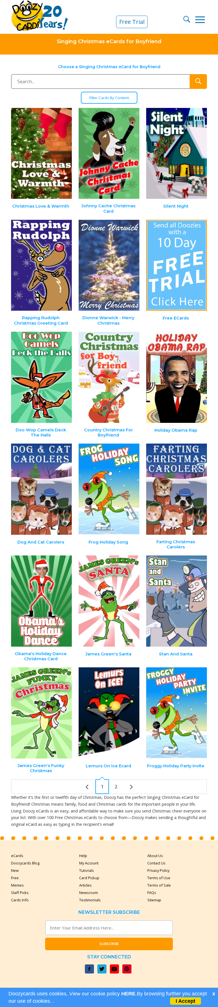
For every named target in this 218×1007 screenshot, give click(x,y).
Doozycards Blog (25, 863)
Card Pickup (89, 878)
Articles (85, 885)
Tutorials (86, 870)
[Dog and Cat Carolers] (42, 489)
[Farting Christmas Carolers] (176, 489)
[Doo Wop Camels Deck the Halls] (42, 377)
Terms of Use (158, 878)
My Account (88, 863)
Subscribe (109, 943)
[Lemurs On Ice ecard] (109, 713)
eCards (17, 855)
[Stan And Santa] (176, 601)
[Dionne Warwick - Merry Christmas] (109, 265)
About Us (155, 855)
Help (83, 855)
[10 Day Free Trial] (176, 265)
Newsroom (88, 892)
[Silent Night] (176, 153)
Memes (17, 885)
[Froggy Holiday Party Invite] (176, 713)
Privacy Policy (158, 870)
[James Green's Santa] (109, 601)
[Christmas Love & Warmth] (42, 153)
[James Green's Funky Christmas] (42, 713)
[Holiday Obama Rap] (176, 377)
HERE (128, 993)
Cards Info (20, 900)
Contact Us (156, 863)
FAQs (151, 892)
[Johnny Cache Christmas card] (109, 153)
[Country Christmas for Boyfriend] (109, 377)
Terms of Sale (159, 885)
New (15, 870)
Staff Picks (20, 892)
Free (15, 878)
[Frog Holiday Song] (109, 489)
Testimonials (90, 900)
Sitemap (154, 900)
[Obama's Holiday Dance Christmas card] (42, 601)
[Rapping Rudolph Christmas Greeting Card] (42, 265)
